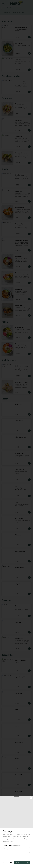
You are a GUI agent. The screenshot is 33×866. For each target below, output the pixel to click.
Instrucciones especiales (12, 845)
